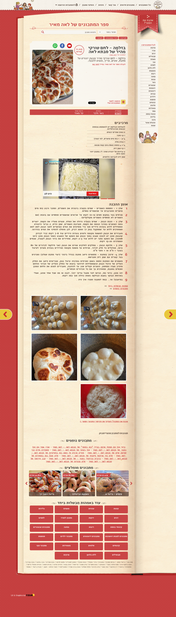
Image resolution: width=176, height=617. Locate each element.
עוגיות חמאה (47, 564)
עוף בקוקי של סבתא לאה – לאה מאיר (71, 450)
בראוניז (121, 567)
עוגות (153, 79)
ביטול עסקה (120, 562)
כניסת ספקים (110, 562)
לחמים (153, 65)
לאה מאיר (113, 55)
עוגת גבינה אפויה (74, 567)
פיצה (153, 120)
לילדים (152, 97)
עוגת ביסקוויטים (126, 564)
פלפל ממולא (86, 567)
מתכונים (101, 562)
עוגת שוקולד (82, 562)
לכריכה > (122, 38)
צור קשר (112, 4)
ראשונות (152, 88)
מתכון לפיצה (60, 562)
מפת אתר (130, 562)
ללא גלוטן (151, 68)
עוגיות (153, 94)
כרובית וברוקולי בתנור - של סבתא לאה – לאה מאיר (75, 458)
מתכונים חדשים (127, 4)
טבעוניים (152, 85)
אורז (153, 50)
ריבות (153, 73)
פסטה (153, 76)
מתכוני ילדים (66, 536)
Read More (92, 194)
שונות (153, 125)
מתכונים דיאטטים (91, 536)
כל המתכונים (145, 4)
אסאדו (28, 567)
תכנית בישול (36, 567)
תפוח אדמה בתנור (113, 564)
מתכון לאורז (66, 517)
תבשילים (152, 56)
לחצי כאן (95, 64)
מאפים (153, 59)
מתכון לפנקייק (71, 562)
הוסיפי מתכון (88, 4)
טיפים (101, 4)
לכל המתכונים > (111, 38)
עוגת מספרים (93, 564)
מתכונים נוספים (120, 288)
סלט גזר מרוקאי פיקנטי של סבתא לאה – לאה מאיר (87, 455)
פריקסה (75, 564)
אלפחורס (128, 567)
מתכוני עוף (42, 545)
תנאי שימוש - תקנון (50, 567)
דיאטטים (152, 91)
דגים (153, 53)
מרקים (153, 48)
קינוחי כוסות (150, 114)
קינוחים (152, 102)
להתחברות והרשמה (66, 4)
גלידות (152, 117)
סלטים (152, 105)
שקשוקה (102, 564)
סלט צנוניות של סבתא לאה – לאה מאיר (65, 461)
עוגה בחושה (40, 562)
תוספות (152, 99)
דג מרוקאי (113, 567)
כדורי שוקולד (92, 562)
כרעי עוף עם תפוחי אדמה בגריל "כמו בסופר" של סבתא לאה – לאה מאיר (89, 447)
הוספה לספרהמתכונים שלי (113, 102)
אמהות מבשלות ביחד (118, 286)
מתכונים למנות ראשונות (116, 536)
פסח (153, 111)
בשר (153, 82)
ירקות (91, 517)
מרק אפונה (83, 564)
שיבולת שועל (150, 122)
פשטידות (152, 108)
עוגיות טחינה (57, 564)
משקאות (152, 71)
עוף (154, 62)
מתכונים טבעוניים (41, 527)
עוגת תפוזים (50, 562)
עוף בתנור (105, 567)
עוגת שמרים (30, 562)
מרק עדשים (96, 567)
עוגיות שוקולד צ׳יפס (34, 564)
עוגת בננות (67, 564)
